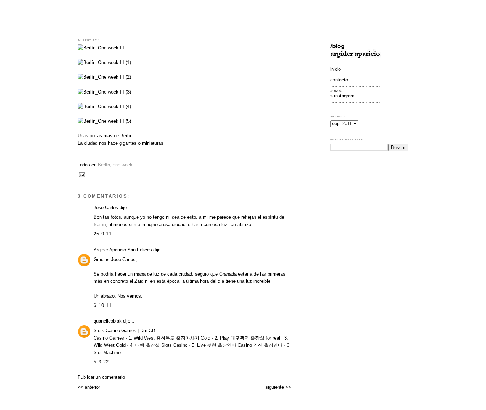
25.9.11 (103, 233)
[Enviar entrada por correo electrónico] (81, 174)
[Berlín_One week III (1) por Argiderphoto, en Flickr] (104, 62)
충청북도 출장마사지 (177, 338)
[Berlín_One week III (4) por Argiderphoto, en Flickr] (104, 106)
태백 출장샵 (147, 345)
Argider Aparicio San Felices (123, 249)
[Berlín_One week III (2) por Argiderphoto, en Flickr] (104, 77)
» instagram (342, 95)
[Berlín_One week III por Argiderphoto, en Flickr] (101, 47)
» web (336, 90)
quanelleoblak (108, 321)
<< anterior (89, 387)
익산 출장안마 (267, 345)
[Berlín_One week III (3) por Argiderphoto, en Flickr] (104, 92)
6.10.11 (103, 305)
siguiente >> (278, 387)
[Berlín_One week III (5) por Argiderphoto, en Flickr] (104, 121)
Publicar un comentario (101, 377)
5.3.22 (101, 361)
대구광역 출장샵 (247, 338)
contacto (339, 79)
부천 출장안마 (221, 345)
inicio (335, 69)
